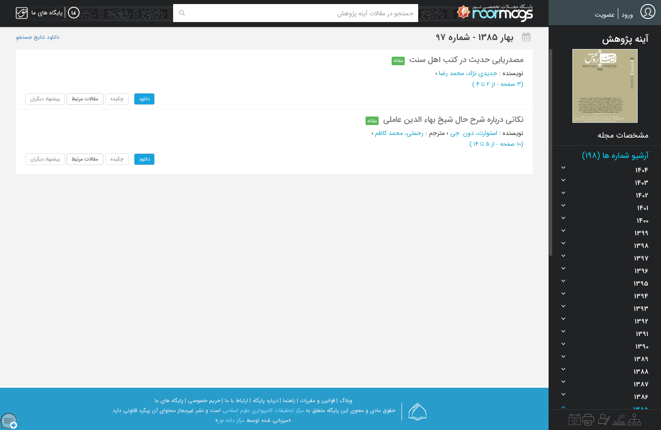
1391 (642, 334)
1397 (641, 258)
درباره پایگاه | (264, 400)
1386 (641, 397)
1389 (641, 359)
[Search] (182, 13)
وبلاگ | (344, 400)
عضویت (605, 15)
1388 (641, 372)
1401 (642, 208)
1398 (641, 246)
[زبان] (73, 13)
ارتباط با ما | (235, 400)
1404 (641, 170)
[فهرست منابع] (634, 422)
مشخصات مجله (623, 135)
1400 (642, 220)
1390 (641, 346)
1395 (641, 283)
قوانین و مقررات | (316, 400)
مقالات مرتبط (84, 99)
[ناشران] (588, 422)
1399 (641, 233)
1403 (641, 183)
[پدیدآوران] (603, 422)
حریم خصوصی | (202, 400)
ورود (627, 15)
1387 (641, 384)
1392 (641, 321)
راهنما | (287, 400)
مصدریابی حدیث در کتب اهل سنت (466, 60)
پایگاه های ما (169, 400)
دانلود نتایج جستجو (37, 37)
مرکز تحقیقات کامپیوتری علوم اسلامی (263, 410)
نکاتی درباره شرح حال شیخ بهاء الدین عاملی (453, 119)
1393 (641, 309)
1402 (642, 195)
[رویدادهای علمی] (575, 422)
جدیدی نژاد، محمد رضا (468, 73)
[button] (605, 86)
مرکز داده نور (231, 420)
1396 (641, 271)
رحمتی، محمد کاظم (399, 133)
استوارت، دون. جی (473, 133)
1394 (641, 296)
